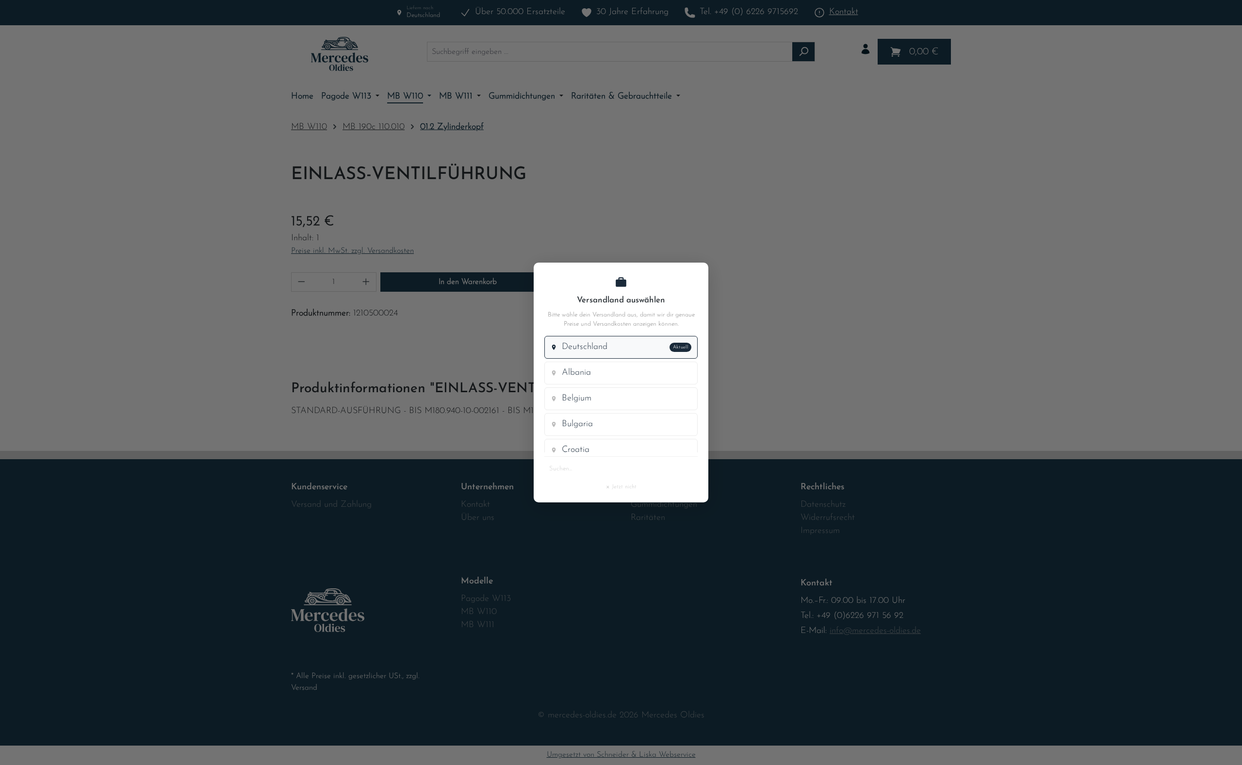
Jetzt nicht (621, 486)
